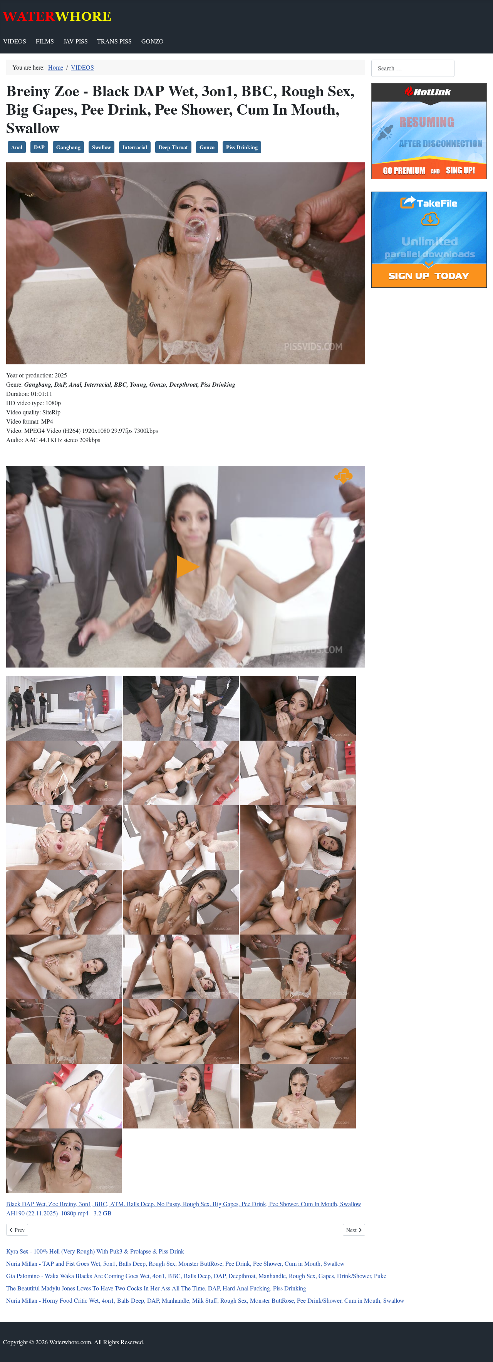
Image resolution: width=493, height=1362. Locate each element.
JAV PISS (76, 41)
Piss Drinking (242, 147)
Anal (16, 147)
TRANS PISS (114, 41)
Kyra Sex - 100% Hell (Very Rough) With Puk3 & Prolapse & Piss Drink (95, 1251)
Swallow (101, 147)
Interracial (134, 147)
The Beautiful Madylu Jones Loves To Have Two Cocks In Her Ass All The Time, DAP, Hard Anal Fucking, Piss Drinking (156, 1288)
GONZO (152, 41)
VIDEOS (14, 41)
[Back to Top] (479, 1348)
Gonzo (207, 147)
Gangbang (68, 147)
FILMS (45, 41)
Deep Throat (173, 147)
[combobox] (412, 68)
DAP (39, 147)
